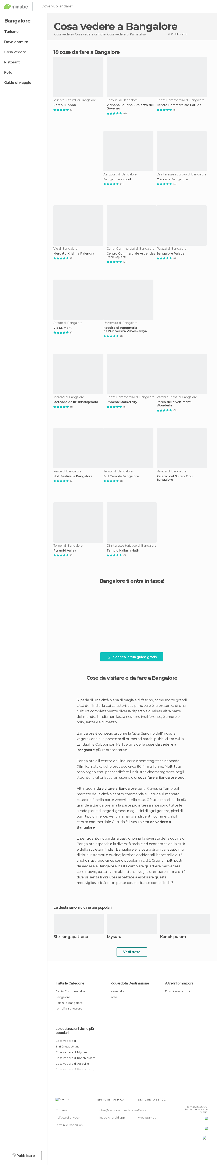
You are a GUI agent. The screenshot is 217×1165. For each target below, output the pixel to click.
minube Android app (111, 1117)
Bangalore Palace (170, 253)
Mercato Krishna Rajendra (73, 253)
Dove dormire (16, 42)
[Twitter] (194, 1101)
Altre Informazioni (179, 983)
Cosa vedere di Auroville (72, 1063)
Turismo (11, 32)
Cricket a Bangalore (172, 179)
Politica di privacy (67, 1117)
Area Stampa (147, 1117)
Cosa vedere (15, 52)
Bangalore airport (117, 179)
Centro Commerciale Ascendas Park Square (131, 255)
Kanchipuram (173, 937)
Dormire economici (178, 991)
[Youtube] (205, 1101)
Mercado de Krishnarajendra (75, 402)
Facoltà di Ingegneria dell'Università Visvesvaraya (125, 329)
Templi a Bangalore (69, 1008)
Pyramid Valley (64, 550)
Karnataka (117, 991)
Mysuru (114, 937)
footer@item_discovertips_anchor (120, 1110)
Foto (8, 72)
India (113, 997)
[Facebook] (189, 1101)
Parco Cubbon (64, 105)
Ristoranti (12, 62)
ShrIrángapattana (71, 937)
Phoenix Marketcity (122, 402)
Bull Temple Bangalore (121, 476)
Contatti (143, 1110)
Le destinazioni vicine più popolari (82, 907)
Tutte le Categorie (70, 983)
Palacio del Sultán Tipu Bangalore (175, 478)
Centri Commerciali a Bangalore (70, 994)
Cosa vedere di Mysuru (71, 1052)
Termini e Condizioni (69, 1125)
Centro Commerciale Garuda (179, 105)
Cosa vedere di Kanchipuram (75, 1058)
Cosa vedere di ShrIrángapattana (67, 1043)
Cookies (61, 1110)
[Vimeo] (200, 1101)
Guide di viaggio (17, 83)
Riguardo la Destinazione (129, 983)
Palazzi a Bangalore (69, 1002)
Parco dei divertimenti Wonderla (174, 403)
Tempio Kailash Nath (123, 550)
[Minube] (16, 7)
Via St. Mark (62, 328)
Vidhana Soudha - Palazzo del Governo (130, 107)
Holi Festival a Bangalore (72, 476)
